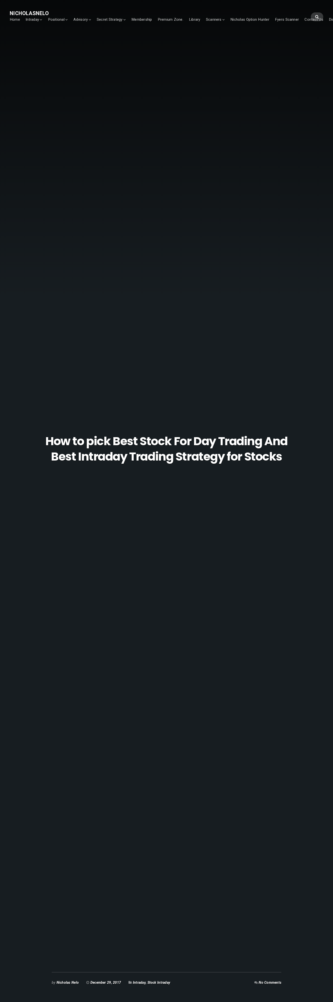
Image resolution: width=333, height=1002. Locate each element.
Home (15, 19)
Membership (141, 19)
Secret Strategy (110, 19)
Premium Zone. (170, 19)
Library (194, 19)
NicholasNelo (29, 13)
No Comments (270, 982)
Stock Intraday (158, 982)
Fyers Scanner (287, 19)
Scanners (214, 19)
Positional (56, 19)
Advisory (80, 19)
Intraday (32, 19)
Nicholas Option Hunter (249, 19)
